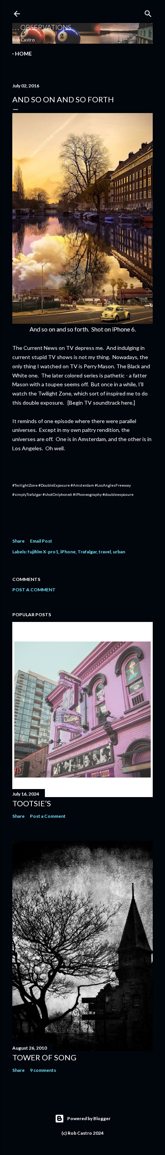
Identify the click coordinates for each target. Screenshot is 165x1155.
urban (119, 552)
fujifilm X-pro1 (43, 552)
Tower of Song (44, 1057)
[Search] (148, 12)
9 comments (43, 1070)
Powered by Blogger (89, 1118)
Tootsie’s (31, 803)
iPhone (68, 552)
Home (23, 53)
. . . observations (41, 27)
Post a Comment (34, 589)
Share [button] (18, 541)
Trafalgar (87, 552)
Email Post (41, 541)
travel (105, 552)
